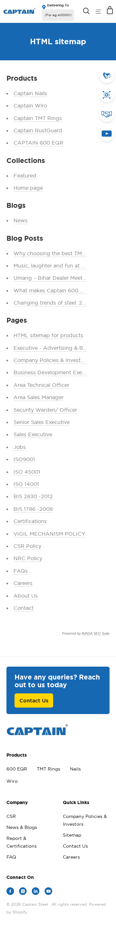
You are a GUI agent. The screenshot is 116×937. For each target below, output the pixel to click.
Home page (28, 188)
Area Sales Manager (38, 397)
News (21, 220)
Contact (24, 608)
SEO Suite (101, 633)
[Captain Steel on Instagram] (23, 892)
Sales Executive (33, 434)
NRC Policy (28, 558)
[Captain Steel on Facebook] (10, 892)
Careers (23, 583)
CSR (11, 816)
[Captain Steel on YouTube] (48, 892)
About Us (26, 595)
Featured (25, 175)
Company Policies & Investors (51, 360)
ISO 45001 (27, 472)
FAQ (11, 857)
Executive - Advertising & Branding (58, 348)
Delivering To (58, 5)
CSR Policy (27, 546)
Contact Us (33, 700)
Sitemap (72, 835)
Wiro (12, 781)
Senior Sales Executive (42, 422)
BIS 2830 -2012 (33, 496)
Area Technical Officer (41, 385)
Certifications (30, 521)
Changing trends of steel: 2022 (53, 302)
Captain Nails (30, 93)
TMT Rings (48, 769)
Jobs (20, 447)
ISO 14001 (26, 484)
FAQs (21, 571)
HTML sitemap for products (48, 335)
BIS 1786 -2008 (33, 509)
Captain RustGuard (38, 130)
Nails (75, 769)
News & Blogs (21, 827)
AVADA (87, 633)
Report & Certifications (21, 842)
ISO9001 (24, 459)
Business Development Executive (55, 372)
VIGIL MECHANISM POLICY (49, 533)
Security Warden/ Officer (45, 410)
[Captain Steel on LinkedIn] (36, 892)
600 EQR (16, 769)
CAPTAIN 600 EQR (38, 142)
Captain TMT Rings (38, 118)
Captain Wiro (30, 105)
